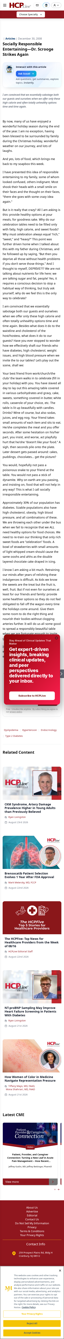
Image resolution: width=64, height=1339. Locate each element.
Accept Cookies (32, 1332)
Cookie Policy (29, 1307)
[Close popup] (56, 638)
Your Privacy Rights (31, 1313)
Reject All (32, 1323)
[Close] (60, 1270)
